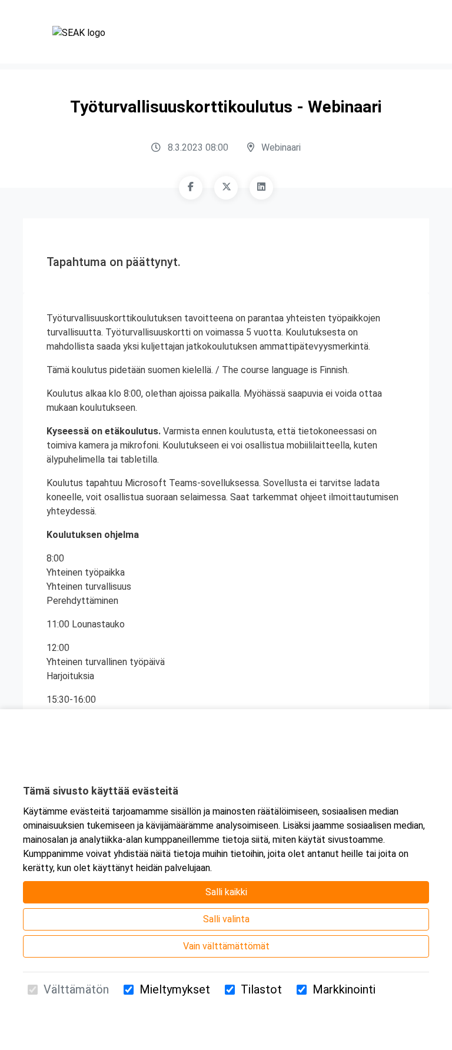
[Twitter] (226, 188)
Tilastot (261, 989)
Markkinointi (344, 989)
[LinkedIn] (261, 188)
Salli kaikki (226, 892)
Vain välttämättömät (226, 946)
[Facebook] (190, 188)
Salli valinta (226, 919)
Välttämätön (76, 989)
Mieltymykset (174, 989)
